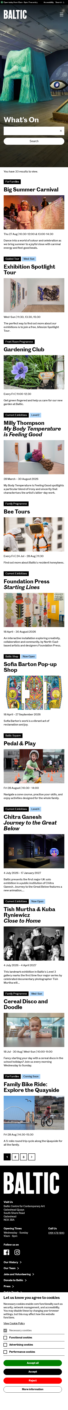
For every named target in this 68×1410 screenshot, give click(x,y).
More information (32, 1389)
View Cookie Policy (14, 1323)
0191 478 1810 (56, 1233)
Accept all (33, 1363)
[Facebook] (6, 1252)
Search (34, 141)
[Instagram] (17, 1252)
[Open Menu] (61, 14)
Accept (32, 1371)
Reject (33, 1380)
